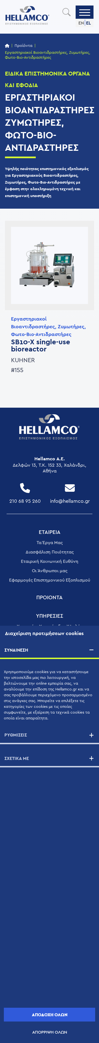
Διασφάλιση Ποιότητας (50, 552)
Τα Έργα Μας (50, 543)
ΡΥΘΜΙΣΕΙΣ (15, 735)
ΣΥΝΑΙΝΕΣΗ (16, 650)
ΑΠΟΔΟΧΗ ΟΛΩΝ (49, 1015)
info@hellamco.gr (70, 501)
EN (81, 23)
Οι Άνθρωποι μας (49, 571)
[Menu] (84, 12)
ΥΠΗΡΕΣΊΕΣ (49, 616)
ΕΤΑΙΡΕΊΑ (50, 532)
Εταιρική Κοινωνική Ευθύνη (49, 561)
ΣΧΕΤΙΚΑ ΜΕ (16, 758)
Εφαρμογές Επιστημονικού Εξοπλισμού (49, 580)
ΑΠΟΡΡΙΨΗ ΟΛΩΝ (49, 1032)
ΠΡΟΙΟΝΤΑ (49, 597)
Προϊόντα (23, 46)
